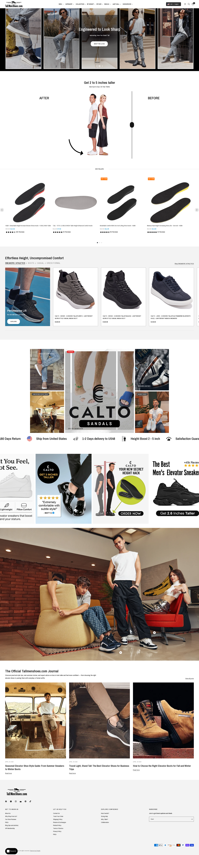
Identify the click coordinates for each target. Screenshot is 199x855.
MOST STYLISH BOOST (47, 353)
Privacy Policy (57, 831)
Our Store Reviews (10, 819)
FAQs (6, 822)
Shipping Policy (57, 819)
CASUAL (40, 263)
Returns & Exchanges (59, 822)
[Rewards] (11, 851)
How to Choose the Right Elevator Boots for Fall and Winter (162, 765)
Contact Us (56, 813)
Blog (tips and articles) (11, 825)
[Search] (189, 4)
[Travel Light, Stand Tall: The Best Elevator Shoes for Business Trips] (99, 720)
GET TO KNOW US (11, 809)
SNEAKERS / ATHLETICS (15, 263)
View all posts (189, 678)
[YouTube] (22, 801)
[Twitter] (12, 801)
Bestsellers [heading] (99, 169)
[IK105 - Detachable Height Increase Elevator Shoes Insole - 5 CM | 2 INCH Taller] (29, 200)
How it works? (105, 813)
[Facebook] (7, 801)
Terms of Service (58, 828)
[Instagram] (17, 801)
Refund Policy (57, 825)
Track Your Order (58, 816)
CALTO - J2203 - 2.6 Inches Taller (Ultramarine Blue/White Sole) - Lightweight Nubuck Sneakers (171, 317)
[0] (192, 4)
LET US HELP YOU (59, 809)
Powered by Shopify (35, 851)
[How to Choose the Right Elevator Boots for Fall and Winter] (163, 720)
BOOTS (31, 263)
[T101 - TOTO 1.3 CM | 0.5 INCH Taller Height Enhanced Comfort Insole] (76, 200)
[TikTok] (32, 801)
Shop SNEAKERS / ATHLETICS (184, 264)
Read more (8, 773)
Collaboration (105, 822)
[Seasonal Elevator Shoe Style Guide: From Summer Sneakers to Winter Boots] (35, 720)
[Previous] (2, 210)
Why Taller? (104, 819)
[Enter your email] (192, 819)
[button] (126, 43)
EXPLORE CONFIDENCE (109, 809)
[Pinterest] (27, 801)
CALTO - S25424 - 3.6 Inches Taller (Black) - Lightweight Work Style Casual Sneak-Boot (122, 317)
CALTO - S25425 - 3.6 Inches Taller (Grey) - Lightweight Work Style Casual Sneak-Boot (74, 317)
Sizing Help (104, 816)
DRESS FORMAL (53, 263)
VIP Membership (10, 828)
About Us (7, 813)
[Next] (197, 210)
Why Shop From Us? (11, 816)
